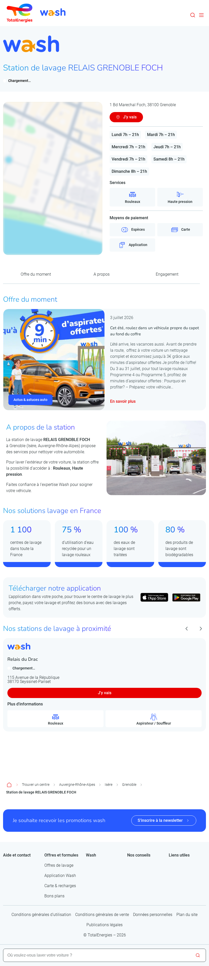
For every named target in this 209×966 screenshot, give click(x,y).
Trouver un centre (35, 784)
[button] (193, 15)
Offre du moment (36, 274)
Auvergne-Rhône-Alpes (77, 784)
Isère (108, 784)
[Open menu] (201, 15)
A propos (102, 274)
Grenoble (129, 784)
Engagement (167, 274)
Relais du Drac (22, 659)
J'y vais (104, 692)
